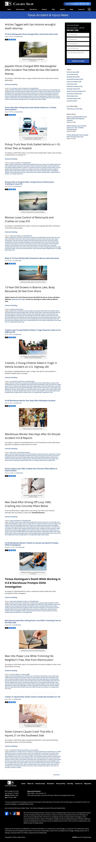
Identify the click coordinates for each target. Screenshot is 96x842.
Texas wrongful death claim (44, 97)
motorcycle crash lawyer (11, 243)
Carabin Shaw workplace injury (30, 603)
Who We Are (33, 9)
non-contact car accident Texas (13, 528)
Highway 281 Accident (10, 389)
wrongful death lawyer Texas (16, 322)
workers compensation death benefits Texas (20, 460)
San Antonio (55, 93)
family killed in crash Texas (45, 384)
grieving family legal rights (26, 387)
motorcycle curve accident (25, 243)
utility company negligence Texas (40, 684)
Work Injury (13, 452)
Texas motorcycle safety (39, 248)
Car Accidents (13, 88)
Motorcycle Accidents (15, 236)
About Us (30, 783)
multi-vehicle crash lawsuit (26, 759)
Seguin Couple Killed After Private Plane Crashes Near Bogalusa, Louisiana (77, 118)
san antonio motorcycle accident (28, 247)
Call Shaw (11, 90)
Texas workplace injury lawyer (26, 457)
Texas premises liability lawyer (47, 682)
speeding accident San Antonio (31, 96)
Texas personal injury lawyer (20, 533)
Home (9, 9)
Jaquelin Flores (35, 93)
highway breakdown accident (19, 167)
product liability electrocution (49, 680)
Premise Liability (14, 674)
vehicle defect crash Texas (49, 533)
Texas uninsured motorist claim (45, 764)
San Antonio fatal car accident (30, 94)
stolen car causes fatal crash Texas (37, 762)
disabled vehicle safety (14, 166)
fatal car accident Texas (27, 91)
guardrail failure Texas (20, 527)
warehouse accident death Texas (13, 458)
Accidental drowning (22, 311)
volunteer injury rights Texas (34, 685)
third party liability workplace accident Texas (46, 457)
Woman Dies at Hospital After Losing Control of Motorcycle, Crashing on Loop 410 (29, 183)
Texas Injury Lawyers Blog (74, 109)
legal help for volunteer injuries (51, 679)
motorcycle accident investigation (21, 242)
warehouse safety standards (33, 610)
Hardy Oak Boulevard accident (22, 93)
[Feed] (18, 813)
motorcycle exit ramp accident (40, 243)
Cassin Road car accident (48, 753)
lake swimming (20, 317)
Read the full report (18, 299)
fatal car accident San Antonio (40, 523)
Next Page (56, 774)
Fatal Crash (54, 91)
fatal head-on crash (53, 386)
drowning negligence (10, 315)
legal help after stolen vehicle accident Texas (36, 758)
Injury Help (52, 454)
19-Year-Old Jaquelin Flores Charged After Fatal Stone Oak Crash (31, 34)
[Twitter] (10, 813)
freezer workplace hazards (20, 604)
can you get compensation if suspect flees (43, 751)
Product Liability (25, 674)
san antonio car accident (26, 169)
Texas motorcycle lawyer (25, 248)
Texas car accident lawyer (43, 170)
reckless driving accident (45, 93)
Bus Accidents (25, 750)
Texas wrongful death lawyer (52, 390)
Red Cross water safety (11, 318)
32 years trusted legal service (16, 676)
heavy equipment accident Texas (35, 604)
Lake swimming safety (43, 317)
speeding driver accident (45, 96)
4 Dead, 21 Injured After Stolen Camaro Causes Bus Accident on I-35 (32, 697)
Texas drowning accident (16, 320)
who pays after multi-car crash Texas (46, 765)
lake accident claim (51, 315)
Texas (17, 248)
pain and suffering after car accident (43, 759)
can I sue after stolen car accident (23, 751)
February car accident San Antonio (38, 525)
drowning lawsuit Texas (51, 314)
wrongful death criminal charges (37, 99)
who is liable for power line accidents (38, 687)
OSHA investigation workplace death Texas (26, 455)
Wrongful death (23, 99)
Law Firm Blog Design (81, 837)
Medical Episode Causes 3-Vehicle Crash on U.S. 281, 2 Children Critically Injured (76, 127)
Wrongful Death (34, 88)
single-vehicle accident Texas (49, 531)
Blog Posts (87, 783)
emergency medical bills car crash (36, 754)
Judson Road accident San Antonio (42, 527)
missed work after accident (12, 759)
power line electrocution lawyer (33, 680)
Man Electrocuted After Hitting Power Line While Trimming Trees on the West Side (33, 621)
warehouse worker (37, 458)
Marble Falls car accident (39, 389)
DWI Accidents (72, 96)
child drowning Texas (10, 314)
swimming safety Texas (50, 318)
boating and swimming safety (36, 311)
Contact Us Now (78, 61)
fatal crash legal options (52, 754)
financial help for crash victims (13, 756)
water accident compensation (46, 320)
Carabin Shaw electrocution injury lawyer (15, 677)
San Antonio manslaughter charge (47, 94)
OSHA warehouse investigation (37, 607)
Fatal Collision (47, 91)
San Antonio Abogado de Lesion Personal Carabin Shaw (47, 808)
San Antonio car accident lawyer (13, 94)
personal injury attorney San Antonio (14, 680)
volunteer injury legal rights (19, 685)
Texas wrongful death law (35, 533)
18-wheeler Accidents (15, 750)
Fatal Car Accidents (23, 88)
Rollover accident (35, 530)
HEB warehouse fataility (20, 606)
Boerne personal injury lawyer (21, 312)
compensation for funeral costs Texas (17, 754)
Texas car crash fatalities (38, 390)
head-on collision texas (39, 387)
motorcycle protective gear (30, 245)
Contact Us (81, 9)
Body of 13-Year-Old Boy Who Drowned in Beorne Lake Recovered (32, 258)
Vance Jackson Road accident (33, 172)
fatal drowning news (30, 315)
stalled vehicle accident (19, 170)
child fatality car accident (49, 383)
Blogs (71, 9)
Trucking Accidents (73, 98)
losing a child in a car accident (24, 389)
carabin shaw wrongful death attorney (32, 90)
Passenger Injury (73, 89)
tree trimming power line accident (22, 684)
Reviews (44, 9)
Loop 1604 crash (55, 527)
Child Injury (21, 381)
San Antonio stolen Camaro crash (19, 761)
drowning (28, 314)
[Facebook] (6, 813)
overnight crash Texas (45, 528)
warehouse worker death (48, 458)
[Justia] (14, 813)
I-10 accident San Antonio (34, 167)
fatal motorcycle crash (48, 239)
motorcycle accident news (37, 242)
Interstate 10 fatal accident (48, 167)
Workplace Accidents (24, 452)
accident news (12, 237)
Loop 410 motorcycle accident (20, 240)
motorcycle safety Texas (43, 245)
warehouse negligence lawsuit (18, 610)
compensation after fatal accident (28, 384)
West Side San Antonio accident (50, 685)
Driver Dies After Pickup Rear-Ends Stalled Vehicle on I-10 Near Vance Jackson (30, 108)
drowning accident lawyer (38, 314)
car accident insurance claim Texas (25, 753)
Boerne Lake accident (49, 311)
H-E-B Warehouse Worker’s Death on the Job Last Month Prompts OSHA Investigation (31, 544)
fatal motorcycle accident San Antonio (32, 239)
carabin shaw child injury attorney (51, 312)
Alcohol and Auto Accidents (76, 91)
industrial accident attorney (46, 606)
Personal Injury (73, 72)
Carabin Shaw (18, 90)
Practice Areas (20, 9)
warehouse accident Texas (40, 609)
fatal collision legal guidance (33, 386)
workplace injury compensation (13, 612)
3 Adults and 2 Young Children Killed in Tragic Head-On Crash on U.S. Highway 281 (33, 331)
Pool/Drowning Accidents (16, 309)
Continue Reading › (11, 84)
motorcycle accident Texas (52, 242)
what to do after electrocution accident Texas (16, 687)
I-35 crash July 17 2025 (27, 756)
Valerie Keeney (14, 99)
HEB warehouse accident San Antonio (38, 454)
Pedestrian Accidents (74, 86)
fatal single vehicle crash (22, 525)
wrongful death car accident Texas (22, 392)
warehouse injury (26, 458)
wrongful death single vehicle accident (39, 534)
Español (62, 9)
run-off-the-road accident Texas (48, 530)
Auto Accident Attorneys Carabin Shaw (17, 808)
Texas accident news (15, 97)
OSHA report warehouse (22, 607)
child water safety (21, 314)
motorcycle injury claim (16, 245)
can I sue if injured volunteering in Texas (40, 676)
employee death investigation (46, 603)
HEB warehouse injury (33, 606)
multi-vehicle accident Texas (53, 389)
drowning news (20, 315)
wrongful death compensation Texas (43, 392)
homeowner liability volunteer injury (17, 679)
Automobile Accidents (75, 79)
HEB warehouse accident (51, 604)
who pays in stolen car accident (13, 767)
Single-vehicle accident (35, 531)
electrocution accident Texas (40, 677)
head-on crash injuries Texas (53, 387)
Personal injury (42, 455)
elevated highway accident (15, 523)
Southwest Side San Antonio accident (18, 762)
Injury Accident (32, 679)
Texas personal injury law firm (30, 682)
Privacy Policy (60, 783)
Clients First (46, 90)
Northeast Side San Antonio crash (30, 528)
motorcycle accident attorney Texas (37, 240)
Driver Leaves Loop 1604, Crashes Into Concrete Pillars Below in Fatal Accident (31, 469)
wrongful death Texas (17, 173)
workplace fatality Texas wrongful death (44, 460)
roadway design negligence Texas (21, 530)
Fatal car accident (16, 91)
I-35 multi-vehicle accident (40, 756)
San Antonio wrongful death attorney (42, 169)
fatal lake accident (40, 315)
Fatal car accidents (38, 91)
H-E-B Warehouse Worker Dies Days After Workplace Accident (30, 400)
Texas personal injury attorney (18, 172)
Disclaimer (50, 783)
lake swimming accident (31, 317)
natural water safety (55, 317)
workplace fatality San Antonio (49, 610)
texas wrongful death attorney (29, 97)
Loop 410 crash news (54, 758)
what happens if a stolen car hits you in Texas (25, 765)
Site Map (70, 783)
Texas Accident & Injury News (19, 4)
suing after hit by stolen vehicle (15, 764)
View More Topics (72, 101)
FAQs (53, 9)
